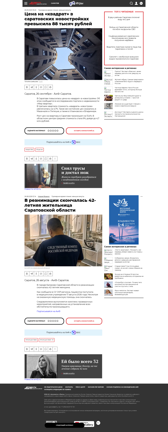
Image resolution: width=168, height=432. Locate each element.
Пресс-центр (80, 387)
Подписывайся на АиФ (48, 311)
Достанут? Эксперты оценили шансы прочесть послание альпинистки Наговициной (129, 114)
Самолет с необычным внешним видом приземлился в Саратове (124, 58)
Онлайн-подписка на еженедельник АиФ (122, 387)
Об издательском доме (53, 387)
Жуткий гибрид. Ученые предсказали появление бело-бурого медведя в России (129, 81)
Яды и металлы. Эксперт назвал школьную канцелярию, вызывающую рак (127, 292)
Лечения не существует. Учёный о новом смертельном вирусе (127, 105)
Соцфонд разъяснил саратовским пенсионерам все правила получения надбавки (124, 38)
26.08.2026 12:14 (30, 196)
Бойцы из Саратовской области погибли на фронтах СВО (123, 28)
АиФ (41, 81)
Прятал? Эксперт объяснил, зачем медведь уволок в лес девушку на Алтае (128, 73)
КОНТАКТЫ (69, 387)
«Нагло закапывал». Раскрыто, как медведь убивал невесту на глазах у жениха (128, 252)
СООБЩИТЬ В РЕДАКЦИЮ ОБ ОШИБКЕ (57, 389)
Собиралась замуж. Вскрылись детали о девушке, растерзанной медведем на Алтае (127, 260)
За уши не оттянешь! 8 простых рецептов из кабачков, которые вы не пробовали (129, 276)
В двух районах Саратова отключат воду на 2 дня (124, 18)
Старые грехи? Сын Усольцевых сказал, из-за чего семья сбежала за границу (128, 268)
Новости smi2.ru (32, 189)
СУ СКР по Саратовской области (37, 268)
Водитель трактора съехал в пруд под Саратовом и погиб (124, 48)
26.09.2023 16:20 (30, 10)
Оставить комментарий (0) (84, 131)
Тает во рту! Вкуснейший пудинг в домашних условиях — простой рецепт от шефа (128, 98)
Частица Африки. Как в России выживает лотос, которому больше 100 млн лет (128, 90)
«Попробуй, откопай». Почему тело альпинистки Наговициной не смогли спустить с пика (128, 284)
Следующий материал (64, 425)
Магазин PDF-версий (96, 387)
